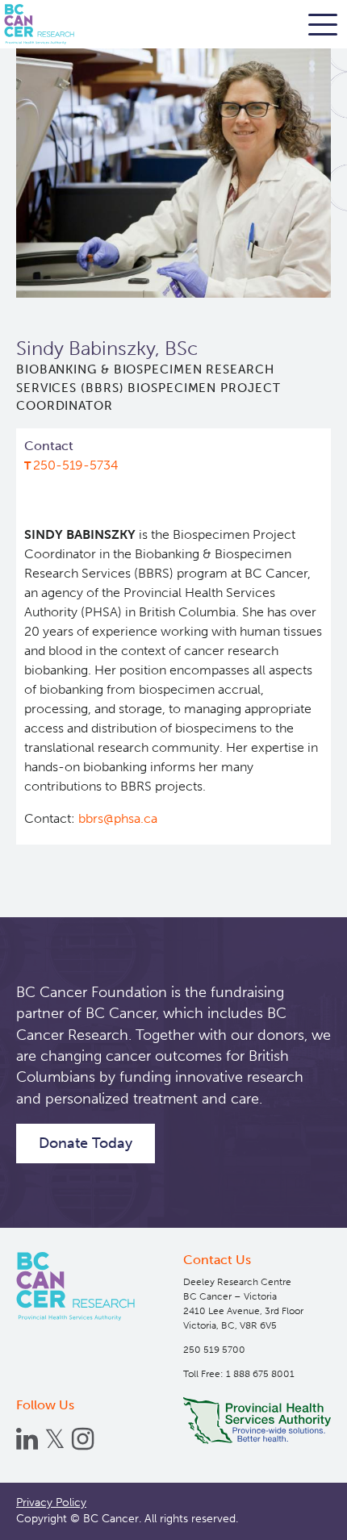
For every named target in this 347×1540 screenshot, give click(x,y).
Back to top (298, 1515)
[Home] (75, 1286)
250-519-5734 (76, 465)
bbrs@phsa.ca (117, 818)
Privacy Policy (51, 1502)
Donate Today (85, 1143)
